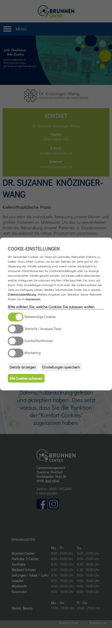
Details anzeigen (23, 367)
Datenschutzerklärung (22, 294)
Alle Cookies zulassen (26, 378)
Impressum (33, 299)
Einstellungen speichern (61, 367)
